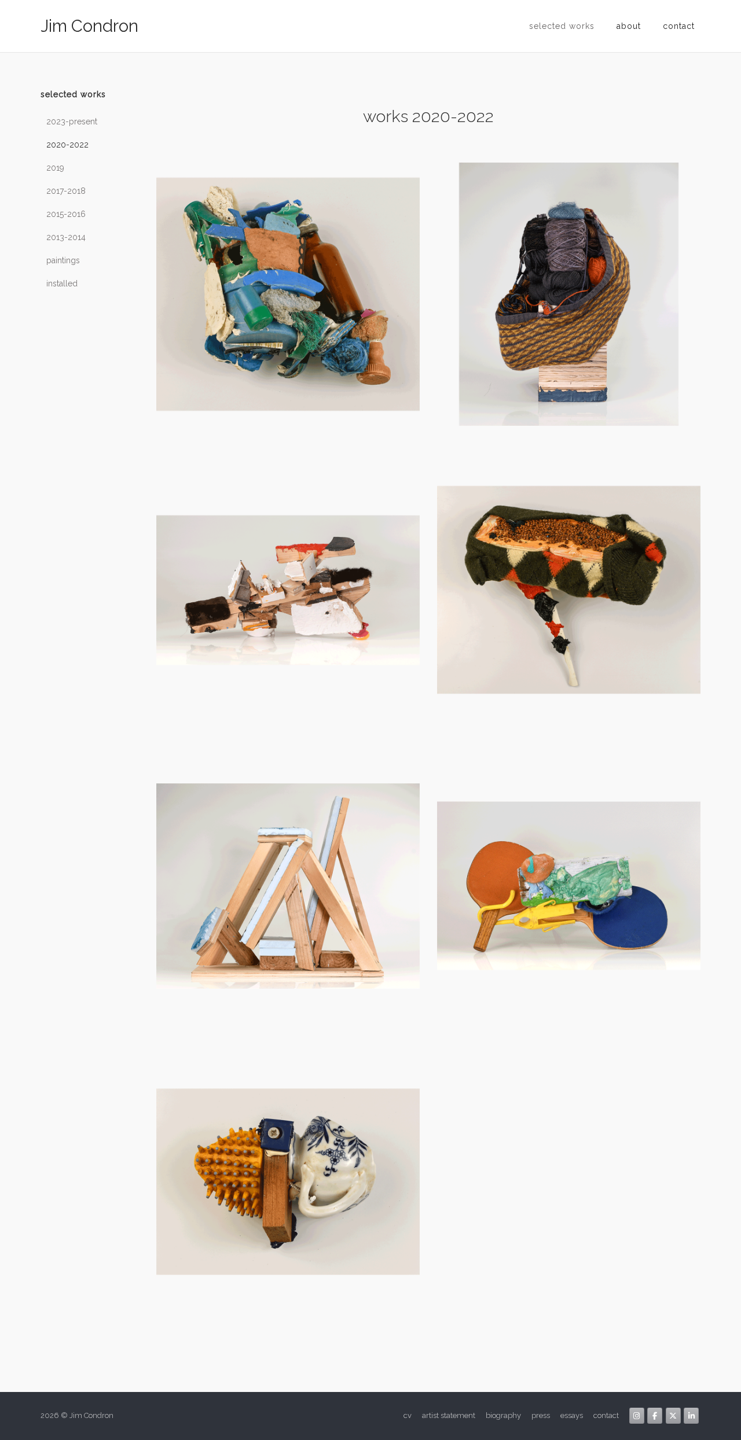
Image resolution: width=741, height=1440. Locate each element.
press (540, 1415)
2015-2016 (66, 214)
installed (62, 283)
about (629, 26)
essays (571, 1415)
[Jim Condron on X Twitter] (673, 1416)
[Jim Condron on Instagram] (636, 1416)
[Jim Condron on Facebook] (654, 1416)
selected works (562, 26)
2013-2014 (66, 237)
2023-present (71, 121)
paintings (63, 260)
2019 (55, 167)
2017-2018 (66, 191)
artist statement (448, 1415)
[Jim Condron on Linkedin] (691, 1416)
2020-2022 (67, 144)
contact (679, 26)
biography (503, 1415)
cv (407, 1415)
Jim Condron (89, 26)
